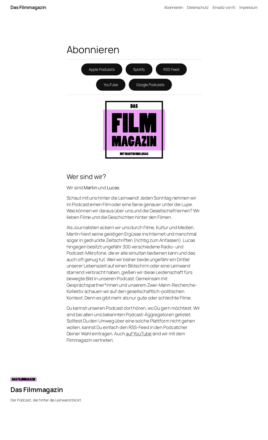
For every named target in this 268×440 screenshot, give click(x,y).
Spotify (139, 69)
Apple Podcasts (102, 69)
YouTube (111, 84)
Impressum (248, 7)
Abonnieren (173, 7)
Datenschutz (198, 7)
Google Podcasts (150, 84)
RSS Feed (171, 69)
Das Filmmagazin (28, 7)
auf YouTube (139, 333)
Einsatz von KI (224, 7)
